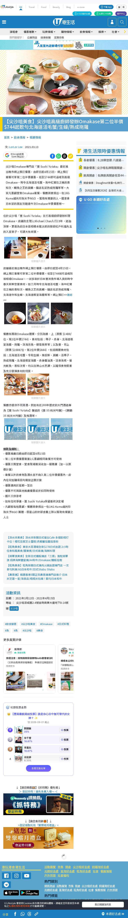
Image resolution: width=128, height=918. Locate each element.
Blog (68, 7)
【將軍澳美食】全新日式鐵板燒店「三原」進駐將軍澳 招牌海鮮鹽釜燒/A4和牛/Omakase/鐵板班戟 (37, 558)
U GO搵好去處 (83, 13)
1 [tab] (56, 41)
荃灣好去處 (67, 871)
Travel (32, 7)
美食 (40, 630)
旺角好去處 (84, 871)
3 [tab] (63, 41)
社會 (95, 871)
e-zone (80, 7)
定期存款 (59, 37)
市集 (60, 867)
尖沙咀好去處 (81, 867)
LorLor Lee (15, 147)
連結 (69, 295)
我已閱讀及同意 (103, 904)
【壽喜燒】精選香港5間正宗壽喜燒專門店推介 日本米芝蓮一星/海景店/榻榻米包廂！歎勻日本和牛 (37, 577)
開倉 (68, 867)
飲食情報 (19, 137)
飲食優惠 (11, 624)
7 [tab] (56, 45)
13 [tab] (60, 49)
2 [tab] (60, 41)
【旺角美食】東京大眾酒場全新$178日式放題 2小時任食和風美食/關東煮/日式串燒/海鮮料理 (37, 549)
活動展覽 (50, 867)
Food (43, 7)
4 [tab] (66, 41)
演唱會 (14, 32)
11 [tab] (70, 45)
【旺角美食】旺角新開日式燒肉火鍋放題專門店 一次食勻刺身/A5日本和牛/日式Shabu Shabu (38, 567)
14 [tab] (63, 49)
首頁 (7, 137)
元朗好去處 (51, 871)
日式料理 (64, 624)
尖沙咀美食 (29, 624)
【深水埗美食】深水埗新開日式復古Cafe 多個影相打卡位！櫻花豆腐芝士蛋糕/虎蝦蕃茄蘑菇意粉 (38, 539)
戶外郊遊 (50, 875)
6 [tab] (73, 41)
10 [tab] (66, 45)
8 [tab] (60, 45)
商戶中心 (121, 13)
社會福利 (63, 875)
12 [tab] (73, 45)
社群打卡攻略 (105, 13)
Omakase (47, 624)
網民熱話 (49, 886)
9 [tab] (63, 45)
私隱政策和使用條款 (19, 906)
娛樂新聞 (46, 37)
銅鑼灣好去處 (100, 867)
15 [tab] (66, 49)
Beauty (56, 7)
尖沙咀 (14, 608)
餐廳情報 (35, 137)
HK (20, 7)
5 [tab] (70, 41)
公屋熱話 (32, 37)
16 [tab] (70, 49)
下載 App (108, 6)
